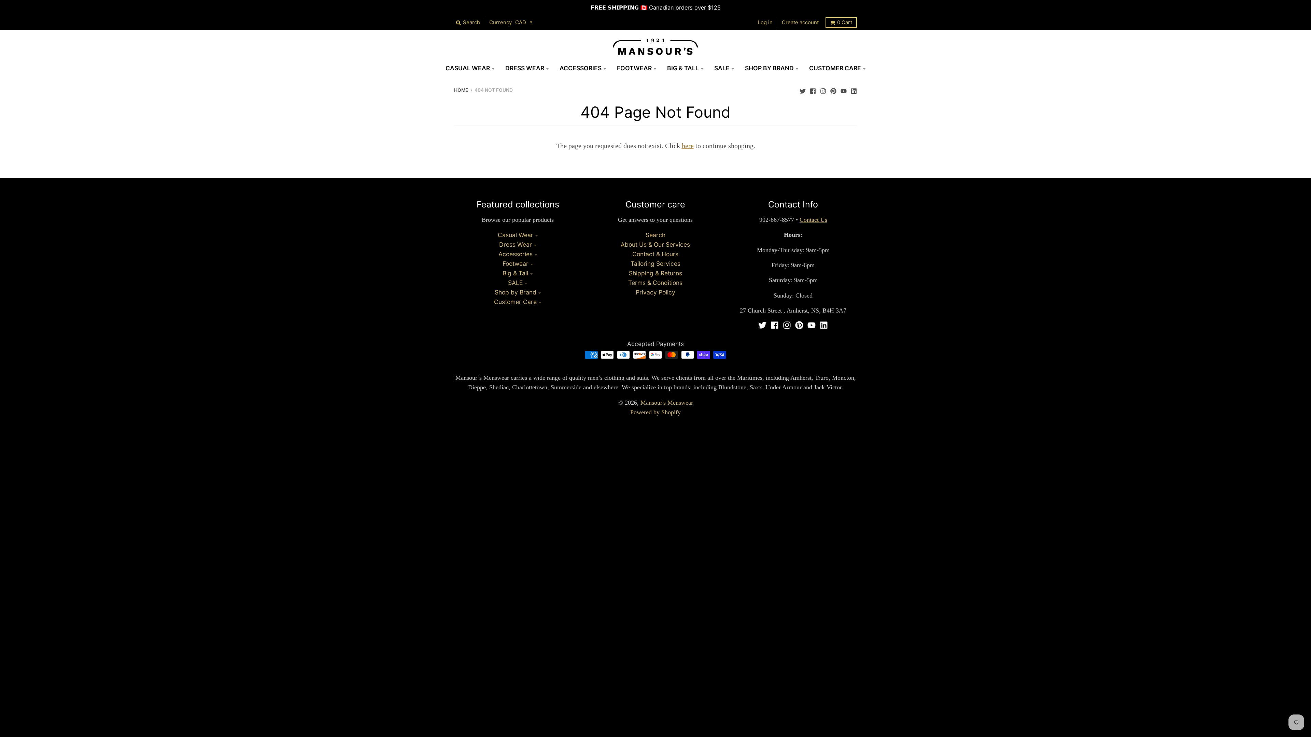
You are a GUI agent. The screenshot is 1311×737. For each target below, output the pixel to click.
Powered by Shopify (655, 412)
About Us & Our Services (655, 244)
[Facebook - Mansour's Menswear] (813, 89)
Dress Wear (515, 244)
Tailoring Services (655, 263)
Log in (765, 22)
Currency (500, 22)
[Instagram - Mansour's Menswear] (823, 89)
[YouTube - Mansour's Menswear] (844, 89)
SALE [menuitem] (722, 68)
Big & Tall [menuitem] (683, 68)
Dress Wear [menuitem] (524, 68)
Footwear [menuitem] (634, 68)
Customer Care (515, 301)
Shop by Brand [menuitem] (769, 68)
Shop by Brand (515, 292)
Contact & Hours (655, 254)
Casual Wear (515, 235)
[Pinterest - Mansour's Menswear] (833, 89)
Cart (844, 22)
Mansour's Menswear (666, 402)
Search (655, 235)
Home (461, 90)
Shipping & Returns (655, 273)
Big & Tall (515, 273)
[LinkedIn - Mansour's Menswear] (854, 89)
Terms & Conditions (655, 282)
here (688, 145)
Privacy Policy (655, 292)
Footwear (515, 263)
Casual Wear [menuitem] (468, 68)
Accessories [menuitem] (581, 68)
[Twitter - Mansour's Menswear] (803, 89)
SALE (515, 282)
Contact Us (813, 219)
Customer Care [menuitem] (835, 68)
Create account (800, 22)
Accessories (515, 254)
